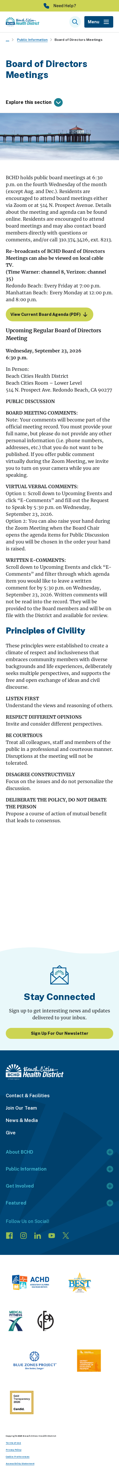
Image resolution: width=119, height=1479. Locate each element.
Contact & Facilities (28, 1095)
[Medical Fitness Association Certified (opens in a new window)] (15, 1322)
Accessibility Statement (20, 1463)
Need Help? (64, 5)
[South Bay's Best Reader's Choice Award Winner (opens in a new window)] (79, 1283)
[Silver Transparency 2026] (22, 1403)
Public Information (32, 40)
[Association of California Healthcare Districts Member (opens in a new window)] (30, 1283)
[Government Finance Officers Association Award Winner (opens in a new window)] (46, 1322)
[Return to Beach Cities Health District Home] (59, 1072)
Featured (16, 1203)
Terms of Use (13, 1442)
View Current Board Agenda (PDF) (45, 314)
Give (11, 1133)
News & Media (22, 1120)
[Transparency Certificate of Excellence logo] (89, 1361)
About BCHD (19, 1152)
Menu (93, 22)
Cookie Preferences (17, 1456)
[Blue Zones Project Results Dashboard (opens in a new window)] (35, 1361)
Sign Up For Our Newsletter (59, 1033)
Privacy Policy (13, 1449)
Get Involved (20, 1186)
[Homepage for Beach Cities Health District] (22, 21)
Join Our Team (21, 1108)
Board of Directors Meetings (79, 40)
